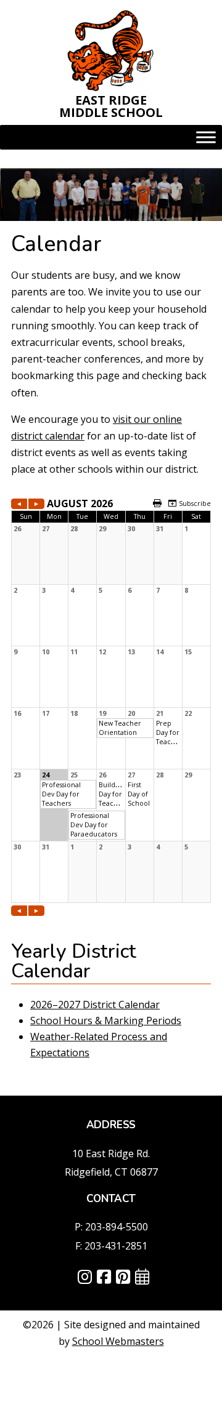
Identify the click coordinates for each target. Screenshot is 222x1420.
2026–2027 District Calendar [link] (95, 1004)
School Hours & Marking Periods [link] (105, 1020)
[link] (111, 50)
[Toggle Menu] (206, 137)
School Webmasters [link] (118, 1341)
